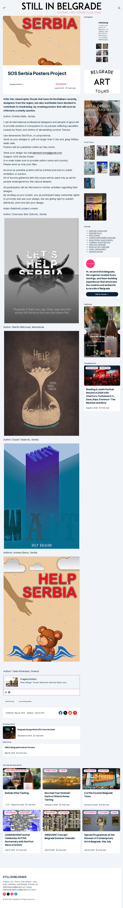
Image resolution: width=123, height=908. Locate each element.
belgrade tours (95, 233)
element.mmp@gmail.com (47, 152)
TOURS (63, 771)
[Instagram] (6, 692)
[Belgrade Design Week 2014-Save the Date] (9, 732)
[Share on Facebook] (60, 712)
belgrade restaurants (98, 231)
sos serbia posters (25, 701)
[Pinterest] (9, 692)
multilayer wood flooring (99, 242)
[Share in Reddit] (70, 712)
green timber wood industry (101, 240)
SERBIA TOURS (50, 771)
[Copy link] (75, 712)
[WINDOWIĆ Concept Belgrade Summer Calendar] (61, 820)
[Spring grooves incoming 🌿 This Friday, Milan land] (105, 53)
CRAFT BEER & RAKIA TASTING (16, 771)
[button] (4, 8)
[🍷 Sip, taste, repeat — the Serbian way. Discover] (98, 46)
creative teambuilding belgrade (102, 237)
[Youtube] (4, 894)
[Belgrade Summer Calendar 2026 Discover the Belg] (105, 46)
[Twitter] (8, 894)
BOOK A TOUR (90, 771)
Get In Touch (101, 294)
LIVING (114, 812)
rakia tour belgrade (97, 244)
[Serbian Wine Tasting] (22, 778)
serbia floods (9, 701)
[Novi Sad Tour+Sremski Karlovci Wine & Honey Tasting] (61, 778)
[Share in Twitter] (65, 712)
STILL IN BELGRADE (15, 877)
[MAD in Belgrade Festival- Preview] (41, 750)
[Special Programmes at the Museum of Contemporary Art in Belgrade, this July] (101, 820)
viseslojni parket (96, 251)
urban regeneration (97, 249)
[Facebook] (16, 894)
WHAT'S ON (105, 368)
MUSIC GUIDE (92, 368)
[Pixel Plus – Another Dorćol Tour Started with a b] (98, 59)
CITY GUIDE (103, 771)
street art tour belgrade (99, 247)
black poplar (94, 235)
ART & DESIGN (61, 84)
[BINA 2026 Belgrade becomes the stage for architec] (105, 59)
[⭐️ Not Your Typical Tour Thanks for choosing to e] (98, 53)
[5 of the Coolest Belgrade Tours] (101, 778)
